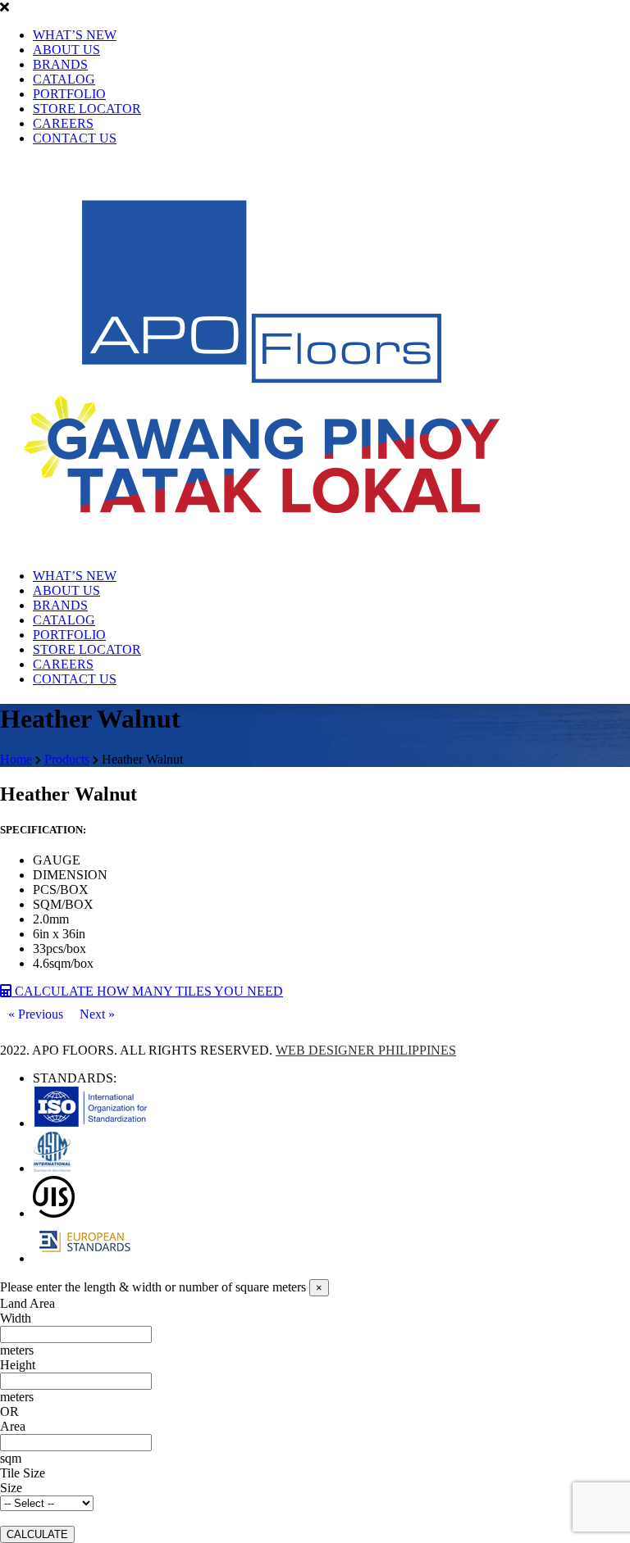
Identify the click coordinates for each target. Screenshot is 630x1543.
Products (66, 759)
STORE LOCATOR (87, 109)
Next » (97, 1014)
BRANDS (60, 64)
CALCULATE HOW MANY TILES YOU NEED (147, 991)
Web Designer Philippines (366, 1050)
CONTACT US (74, 138)
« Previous (35, 1014)
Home (16, 759)
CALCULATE (37, 1534)
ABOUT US (66, 50)
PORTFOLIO (69, 94)
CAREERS (63, 123)
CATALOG (64, 79)
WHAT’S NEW (74, 35)
